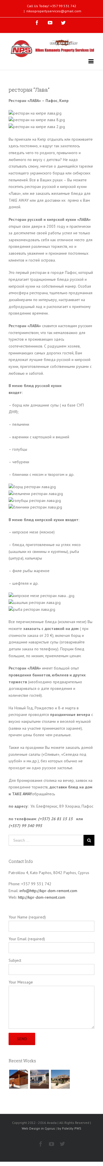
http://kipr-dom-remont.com (41, 897)
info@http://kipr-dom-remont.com (48, 890)
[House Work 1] (60, 1079)
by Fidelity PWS (69, 1128)
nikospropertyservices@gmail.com (53, 11)
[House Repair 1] (39, 1079)
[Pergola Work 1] (18, 1079)
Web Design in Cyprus (38, 1128)
